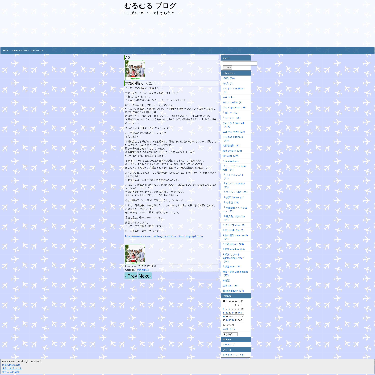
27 (230, 320)
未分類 (226, 280)
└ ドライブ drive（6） (235, 225)
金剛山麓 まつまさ (12, 368)
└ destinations (231, 161)
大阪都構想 (143, 269)
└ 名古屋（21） (231, 202)
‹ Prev (131, 276)
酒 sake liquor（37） (234, 290)
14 (233, 312)
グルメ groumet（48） (235, 107)
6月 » (232, 329)
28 (233, 320)
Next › (144, 276)
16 (239, 312)
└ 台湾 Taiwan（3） (234, 197)
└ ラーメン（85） (232, 117)
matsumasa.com (20, 50)
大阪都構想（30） (232, 145)
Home (5, 50)
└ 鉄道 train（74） (233, 266)
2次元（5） (229, 83)
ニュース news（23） (234, 131)
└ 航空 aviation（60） (234, 249)
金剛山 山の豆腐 (10, 371)
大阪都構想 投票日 (141, 83)
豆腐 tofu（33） (231, 285)
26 (227, 320)
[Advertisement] (187, 31)
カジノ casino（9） (233, 102)
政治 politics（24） (233, 150)
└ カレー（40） (231, 112)
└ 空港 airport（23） (234, 244)
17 (242, 312)
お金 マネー (229, 97)
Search (227, 67)
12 (227, 312)
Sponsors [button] (36, 50)
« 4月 (225, 329)
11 (224, 312)
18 (224, 316)
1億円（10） (229, 78)
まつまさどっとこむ (234, 354)
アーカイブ (229, 344)
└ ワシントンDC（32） (236, 192)
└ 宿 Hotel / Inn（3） (234, 230)
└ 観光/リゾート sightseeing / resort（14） (233, 258)
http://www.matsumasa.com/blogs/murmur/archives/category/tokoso (164, 236)
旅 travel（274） (232, 155)
